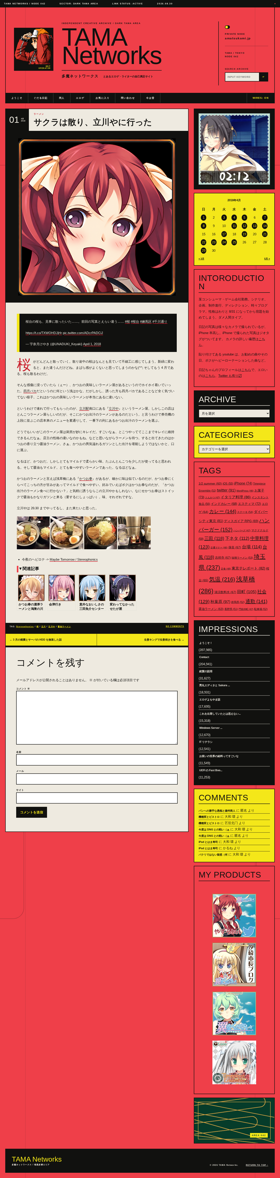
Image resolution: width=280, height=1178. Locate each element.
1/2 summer (210, 483)
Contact (204, 657)
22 (203, 242)
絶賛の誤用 (205, 671)
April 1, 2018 (92, 344)
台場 (252, 546)
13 (254, 226)
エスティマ (249, 504)
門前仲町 (246, 609)
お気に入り (102, 98)
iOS (228, 483)
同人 (62, 98)
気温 (222, 579)
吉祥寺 (223, 557)
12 (244, 226)
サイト (20, 790)
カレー (222, 511)
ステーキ (245, 512)
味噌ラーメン (242, 557)
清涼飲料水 (225, 592)
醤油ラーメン (64, 626)
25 (234, 242)
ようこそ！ (205, 642)
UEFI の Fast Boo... (210, 770)
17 (224, 234)
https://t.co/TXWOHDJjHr (44, 333)
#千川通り (159, 321)
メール (20, 771)
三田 (214, 538)
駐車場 (261, 609)
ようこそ (17, 98)
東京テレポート (248, 568)
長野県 (231, 609)
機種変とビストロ (209, 816)
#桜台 (135, 321)
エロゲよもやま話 (209, 699)
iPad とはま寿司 (208, 842)
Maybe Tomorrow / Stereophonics (74, 559)
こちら (246, 370)
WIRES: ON (261, 98)
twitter (226, 490)
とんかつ (212, 497)
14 (265, 226)
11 (234, 226)
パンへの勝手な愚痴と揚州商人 (217, 810)
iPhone (243, 483)
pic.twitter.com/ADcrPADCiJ (83, 333)
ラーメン (39, 114)
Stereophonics (25, 626)
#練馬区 (146, 321)
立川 (43, 626)
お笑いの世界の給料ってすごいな (219, 756)
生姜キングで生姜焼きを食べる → (164, 639)
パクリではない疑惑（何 (213, 854)
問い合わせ (128, 98)
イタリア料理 (236, 497)
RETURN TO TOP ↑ (257, 1165)
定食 (226, 568)
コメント (23, 688)
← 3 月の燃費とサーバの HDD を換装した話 (36, 639)
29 (203, 250)
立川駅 (84, 408)
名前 (18, 752)
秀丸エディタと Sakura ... (214, 685)
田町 (246, 591)
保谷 (234, 547)
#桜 (127, 321)
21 (265, 234)
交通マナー (219, 547)
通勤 (256, 601)
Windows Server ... (210, 727)
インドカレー (224, 504)
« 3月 (201, 258)
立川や (114, 408)
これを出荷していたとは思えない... (220, 713)
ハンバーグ (241, 530)
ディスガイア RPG (241, 521)
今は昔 (150, 98)
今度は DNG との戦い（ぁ (214, 829)
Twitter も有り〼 (230, 376)
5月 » (267, 258)
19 (244, 234)
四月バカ (30, 391)
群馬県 (238, 602)
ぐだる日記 (40, 98)
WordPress (245, 490)
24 (224, 242)
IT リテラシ (206, 741)
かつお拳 (85, 478)
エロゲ (80, 98)
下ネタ (237, 538)
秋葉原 (220, 601)
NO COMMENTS (175, 626)
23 (213, 242)
